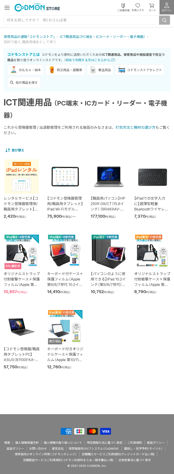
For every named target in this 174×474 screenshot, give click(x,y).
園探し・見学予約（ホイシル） (143, 448)
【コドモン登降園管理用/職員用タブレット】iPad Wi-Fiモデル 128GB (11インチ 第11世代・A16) (65, 209)
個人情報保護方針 (27, 442)
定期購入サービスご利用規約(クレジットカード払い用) (118, 454)
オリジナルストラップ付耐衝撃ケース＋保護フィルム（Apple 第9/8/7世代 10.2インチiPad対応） (22, 284)
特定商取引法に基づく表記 (104, 442)
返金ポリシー (15, 448)
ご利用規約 (134, 442)
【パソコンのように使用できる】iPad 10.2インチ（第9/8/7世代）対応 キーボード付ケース (108, 284)
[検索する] (164, 20)
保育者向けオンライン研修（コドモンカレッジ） (46, 454)
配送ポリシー (156, 442)
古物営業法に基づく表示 (134, 460)
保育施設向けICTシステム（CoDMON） (94, 448)
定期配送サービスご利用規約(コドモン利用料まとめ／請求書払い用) (68, 460)
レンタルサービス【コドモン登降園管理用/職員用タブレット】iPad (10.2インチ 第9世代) (21, 209)
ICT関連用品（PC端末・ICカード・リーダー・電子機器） (102, 37)
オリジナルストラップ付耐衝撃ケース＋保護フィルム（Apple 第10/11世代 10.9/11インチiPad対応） (152, 284)
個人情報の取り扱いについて (63, 442)
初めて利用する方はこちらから (88, 60)
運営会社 (58, 448)
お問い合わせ (38, 448)
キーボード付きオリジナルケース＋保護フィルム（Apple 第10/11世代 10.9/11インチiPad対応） (65, 360)
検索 (7, 442)
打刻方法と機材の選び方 (135, 127)
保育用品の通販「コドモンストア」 (29, 37)
